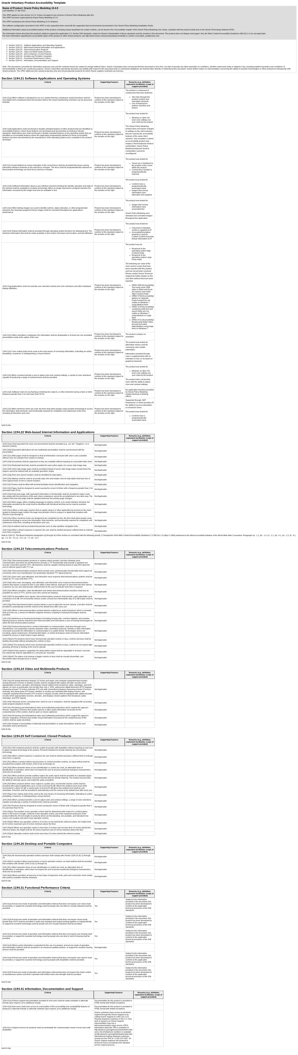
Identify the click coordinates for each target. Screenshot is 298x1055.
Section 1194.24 (15, 52)
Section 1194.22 (15, 47)
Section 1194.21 (15, 45)
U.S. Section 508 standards (80, 33)
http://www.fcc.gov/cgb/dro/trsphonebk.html (114, 1034)
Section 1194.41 (15, 60)
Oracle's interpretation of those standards (118, 33)
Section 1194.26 (15, 56)
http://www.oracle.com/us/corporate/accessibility (106, 36)
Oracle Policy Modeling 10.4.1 (45, 18)
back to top (6, 425)
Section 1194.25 (15, 54)
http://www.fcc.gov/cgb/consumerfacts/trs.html (113, 1030)
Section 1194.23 (15, 50)
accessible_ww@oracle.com (147, 36)
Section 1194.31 (15, 58)
